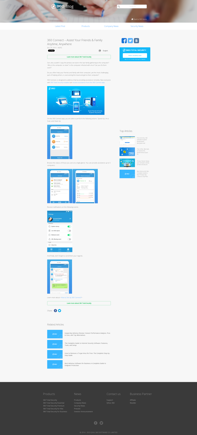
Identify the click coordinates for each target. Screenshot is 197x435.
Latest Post (60, 26)
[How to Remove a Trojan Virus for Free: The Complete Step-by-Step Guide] (55, 354)
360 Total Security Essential (53, 403)
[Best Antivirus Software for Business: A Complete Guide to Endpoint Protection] (55, 364)
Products (86, 26)
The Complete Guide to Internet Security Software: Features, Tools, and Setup (86, 344)
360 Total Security (50, 400)
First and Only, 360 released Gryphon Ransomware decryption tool (142, 140)
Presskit (77, 409)
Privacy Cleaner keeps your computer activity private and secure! (143, 162)
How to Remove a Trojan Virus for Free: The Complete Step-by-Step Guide (87, 354)
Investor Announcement (83, 411)
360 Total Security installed (59, 82)
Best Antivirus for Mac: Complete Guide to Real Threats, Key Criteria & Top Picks (143, 173)
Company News (111, 26)
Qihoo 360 (111, 403)
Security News (137, 26)
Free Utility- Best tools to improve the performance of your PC (143, 151)
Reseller (133, 403)
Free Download (134, 55)
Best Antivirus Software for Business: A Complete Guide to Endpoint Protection (85, 364)
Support (110, 400)
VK (136, 40)
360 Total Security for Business (55, 411)
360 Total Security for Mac (53, 409)
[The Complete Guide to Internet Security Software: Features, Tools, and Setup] (55, 344)
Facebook (124, 40)
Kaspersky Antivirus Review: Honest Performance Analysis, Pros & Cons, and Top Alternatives (87, 334)
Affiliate (133, 400)
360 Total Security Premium (53, 406)
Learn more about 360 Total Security (79, 57)
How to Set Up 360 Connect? (71, 297)
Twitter (130, 40)
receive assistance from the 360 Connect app (89, 82)
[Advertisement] (135, 96)
